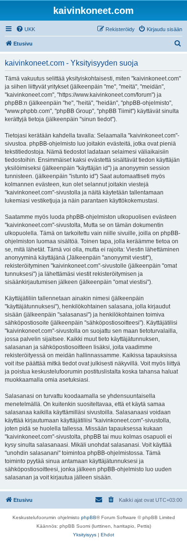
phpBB (88, 517)
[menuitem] (25, 29)
